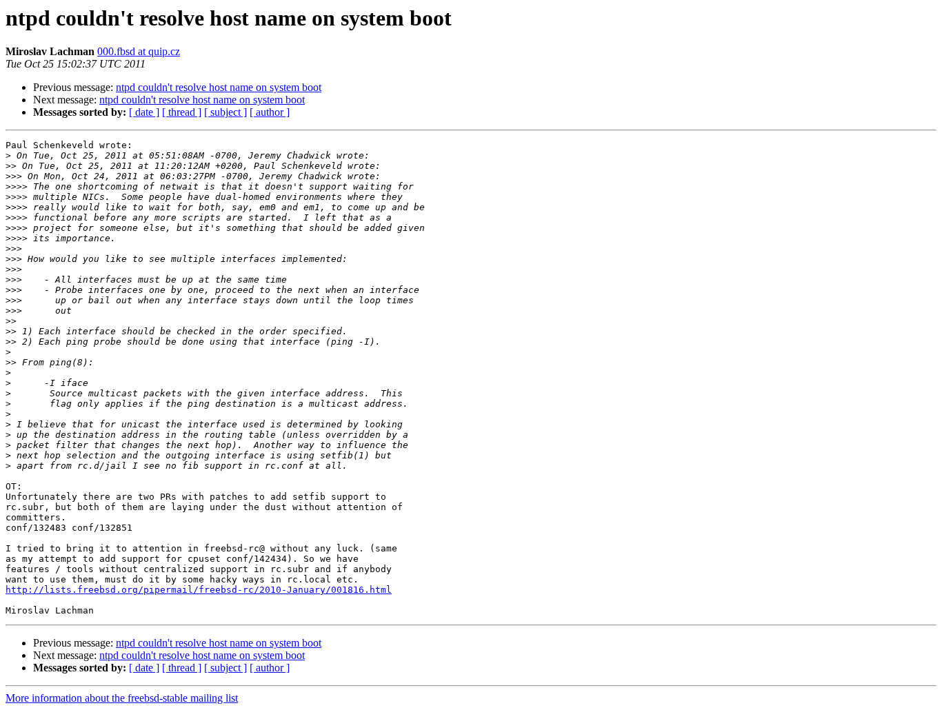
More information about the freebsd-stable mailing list (122, 698)
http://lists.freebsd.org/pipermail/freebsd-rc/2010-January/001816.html (199, 590)
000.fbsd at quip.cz (138, 51)
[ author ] (270, 112)
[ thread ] (181, 112)
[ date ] (144, 112)
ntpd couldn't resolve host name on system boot (218, 87)
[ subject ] (225, 112)
